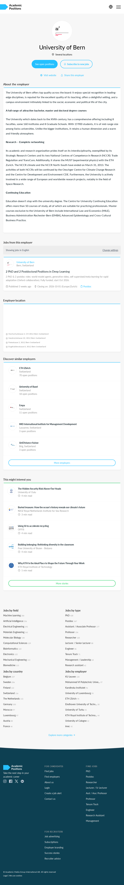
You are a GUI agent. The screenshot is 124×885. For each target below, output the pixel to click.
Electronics (10, 654)
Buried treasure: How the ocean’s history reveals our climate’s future (51, 507)
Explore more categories (61, 735)
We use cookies (15, 875)
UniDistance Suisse (28, 442)
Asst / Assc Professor (96, 793)
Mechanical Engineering (16, 659)
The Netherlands (13, 698)
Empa (22, 405)
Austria (8, 720)
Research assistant (75, 665)
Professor (71, 632)
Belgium (9, 676)
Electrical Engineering (15, 626)
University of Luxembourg (79, 693)
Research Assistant (95, 815)
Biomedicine (11, 665)
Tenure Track (72, 654)
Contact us (50, 798)
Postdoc (87, 286)
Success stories (52, 852)
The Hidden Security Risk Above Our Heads (39, 488)
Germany (9, 704)
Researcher (72, 637)
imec (68, 726)
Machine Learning (13, 615)
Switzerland (28, 265)
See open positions (44, 64)
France (7, 726)
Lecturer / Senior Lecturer (79, 643)
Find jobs (49, 771)
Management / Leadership (79, 659)
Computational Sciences (17, 643)
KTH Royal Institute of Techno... (82, 715)
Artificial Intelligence (15, 621)
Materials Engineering (15, 632)
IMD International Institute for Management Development (48, 424)
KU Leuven (72, 676)
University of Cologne (77, 720)
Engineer (70, 648)
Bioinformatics (12, 648)
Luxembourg (10, 715)
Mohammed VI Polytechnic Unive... (83, 682)
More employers (62, 462)
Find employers (52, 776)
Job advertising (52, 836)
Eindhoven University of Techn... (82, 704)
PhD (69, 615)
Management (92, 820)
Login (47, 787)
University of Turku (76, 709)
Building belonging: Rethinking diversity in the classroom (46, 544)
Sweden (9, 682)
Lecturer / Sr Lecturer (96, 787)
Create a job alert (53, 793)
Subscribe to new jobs (78, 64)
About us (49, 782)
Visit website (49, 75)
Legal (5, 875)
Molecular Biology (14, 637)
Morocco (9, 709)
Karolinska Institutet (76, 687)
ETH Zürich (25, 368)
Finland (8, 687)
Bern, (19, 265)
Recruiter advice (53, 858)
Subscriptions (51, 842)
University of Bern (25, 262)
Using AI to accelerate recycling (33, 525)
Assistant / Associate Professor (82, 626)
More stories (62, 583)
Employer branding (54, 847)
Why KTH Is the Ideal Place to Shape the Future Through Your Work (51, 563)
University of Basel (28, 386)
